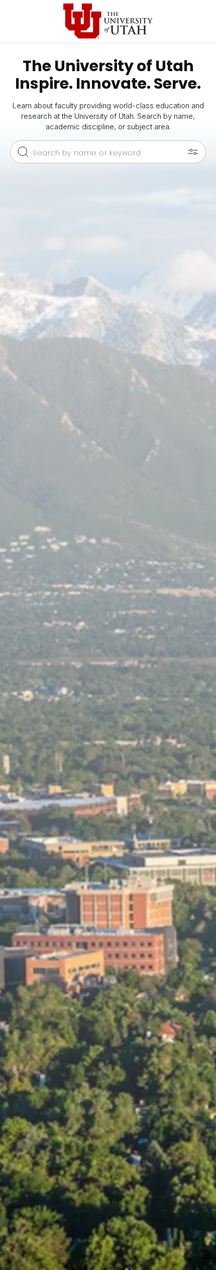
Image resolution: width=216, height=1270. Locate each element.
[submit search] (23, 151)
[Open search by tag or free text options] (192, 151)
